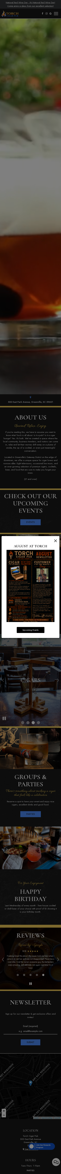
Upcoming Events (31, 630)
